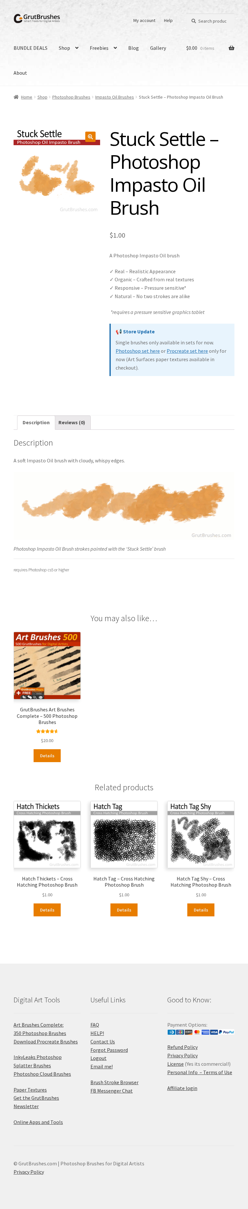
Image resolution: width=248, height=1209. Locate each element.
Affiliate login (182, 1088)
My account (144, 20)
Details (47, 756)
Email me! (101, 1066)
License (175, 1064)
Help (168, 20)
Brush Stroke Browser (114, 1082)
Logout (98, 1058)
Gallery (158, 48)
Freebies (99, 48)
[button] (90, 137)
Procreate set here (187, 351)
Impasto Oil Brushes (114, 97)
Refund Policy (182, 1047)
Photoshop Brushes (71, 97)
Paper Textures (30, 1089)
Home (26, 97)
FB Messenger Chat (111, 1090)
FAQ (94, 1024)
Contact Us (102, 1041)
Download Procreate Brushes (46, 1041)
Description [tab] (36, 422)
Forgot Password (109, 1050)
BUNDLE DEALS (30, 48)
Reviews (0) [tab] (71, 422)
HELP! (97, 1033)
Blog (133, 48)
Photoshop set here (138, 351)
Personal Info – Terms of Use (199, 1072)
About (20, 73)
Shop (64, 48)
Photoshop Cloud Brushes (42, 1074)
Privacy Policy (182, 1055)
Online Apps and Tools (38, 1122)
